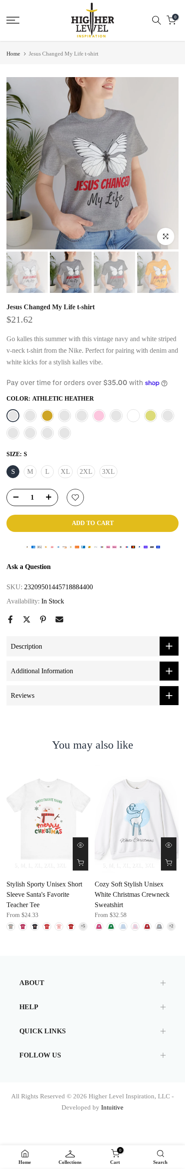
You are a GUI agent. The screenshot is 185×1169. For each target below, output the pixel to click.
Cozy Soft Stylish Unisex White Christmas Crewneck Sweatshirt (132, 895)
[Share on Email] (59, 619)
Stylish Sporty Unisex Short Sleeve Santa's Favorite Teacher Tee (44, 895)
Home (13, 53)
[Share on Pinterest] (43, 619)
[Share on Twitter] (27, 619)
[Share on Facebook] (10, 619)
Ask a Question (28, 566)
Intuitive (112, 1107)
